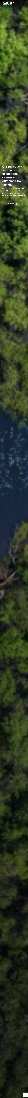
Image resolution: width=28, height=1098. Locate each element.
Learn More (9, 204)
